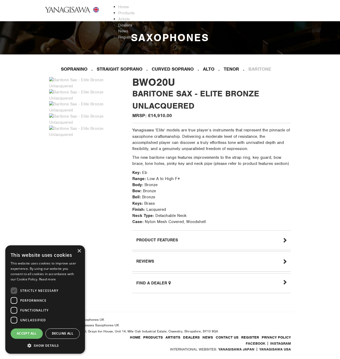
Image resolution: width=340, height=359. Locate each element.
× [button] (79, 251)
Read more (47, 279)
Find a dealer (152, 283)
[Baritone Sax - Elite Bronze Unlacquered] (87, 83)
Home (135, 337)
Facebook (255, 343)
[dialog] (45, 299)
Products (153, 337)
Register (250, 337)
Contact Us (227, 337)
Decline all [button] (62, 333)
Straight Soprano (119, 69)
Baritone (259, 69)
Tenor (231, 69)
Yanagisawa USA (275, 349)
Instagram (280, 343)
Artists (172, 337)
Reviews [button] (145, 261)
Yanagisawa (68, 10)
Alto (208, 69)
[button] (45, 345)
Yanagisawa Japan (236, 349)
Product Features (157, 240)
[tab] (211, 240)
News (207, 337)
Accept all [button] (27, 333)
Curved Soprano (173, 69)
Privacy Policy (276, 337)
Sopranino (74, 69)
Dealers (191, 337)
